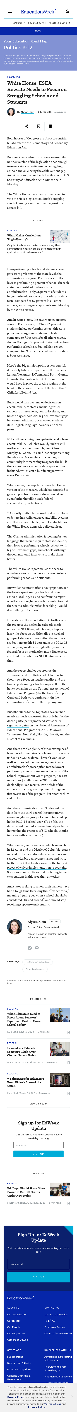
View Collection (38, 1103)
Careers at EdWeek (18, 1339)
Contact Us (52, 1308)
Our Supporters (16, 1333)
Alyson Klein (27, 112)
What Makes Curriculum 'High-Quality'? (24, 237)
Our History (13, 1321)
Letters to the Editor (56, 1314)
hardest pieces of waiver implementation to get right (37, 865)
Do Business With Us (57, 1350)
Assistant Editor (35, 927)
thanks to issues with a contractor (37, 832)
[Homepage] (38, 11)
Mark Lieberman (16, 1062)
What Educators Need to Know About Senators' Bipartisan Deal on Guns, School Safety (24, 1019)
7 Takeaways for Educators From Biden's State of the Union (25, 1082)
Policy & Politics (37, 23)
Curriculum (15, 230)
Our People (13, 1327)
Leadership (19, 23)
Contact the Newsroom (58, 1333)
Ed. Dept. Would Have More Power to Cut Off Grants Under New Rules (26, 1192)
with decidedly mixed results (32, 782)
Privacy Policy (16, 1397)
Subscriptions (15, 1356)
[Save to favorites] (38, 126)
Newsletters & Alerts (19, 1363)
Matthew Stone (16, 1202)
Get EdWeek (15, 1350)
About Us (13, 1308)
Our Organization (17, 1314)
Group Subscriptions (19, 1369)
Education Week (51, 927)
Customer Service (54, 1327)
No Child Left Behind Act (37, 962)
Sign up (38, 1277)
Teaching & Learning (60, 23)
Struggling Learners (35, 969)
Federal (14, 76)
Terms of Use (52, 1404)
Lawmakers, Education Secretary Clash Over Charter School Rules (22, 1051)
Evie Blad (12, 1032)
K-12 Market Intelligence (58, 1376)
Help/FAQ (50, 1321)
